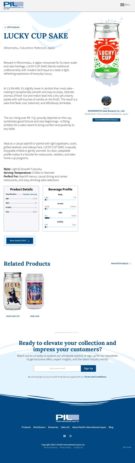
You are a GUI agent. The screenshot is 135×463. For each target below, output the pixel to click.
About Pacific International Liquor (89, 427)
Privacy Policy (65, 447)
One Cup (33, 194)
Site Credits (127, 447)
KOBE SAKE (34, 316)
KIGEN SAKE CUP (13, 316)
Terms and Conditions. (95, 376)
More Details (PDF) (18, 240)
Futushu (26, 194)
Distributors (39, 427)
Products (26, 427)
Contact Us (78, 447)
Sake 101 (65, 427)
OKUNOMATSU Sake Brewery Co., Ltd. (106, 111)
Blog (111, 427)
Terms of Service (50, 447)
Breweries (53, 427)
